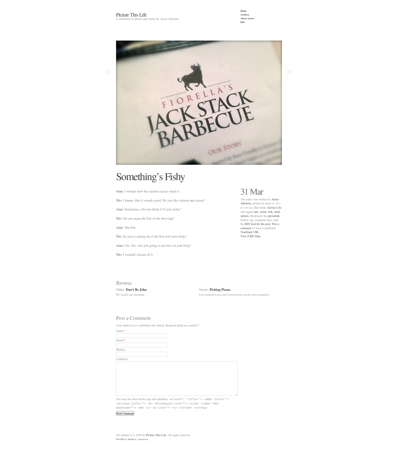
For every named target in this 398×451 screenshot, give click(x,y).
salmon (244, 216)
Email (119, 340)
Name (119, 331)
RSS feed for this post (258, 224)
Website (120, 349)
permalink (274, 216)
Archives (244, 14)
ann (256, 212)
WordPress (121, 439)
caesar (263, 212)
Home (243, 11)
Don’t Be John (136, 289)
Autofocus (143, 439)
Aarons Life (274, 207)
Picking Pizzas (220, 289)
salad (277, 212)
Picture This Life (131, 14)
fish (270, 212)
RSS (242, 22)
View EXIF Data (250, 236)
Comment (121, 359)
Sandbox (132, 439)
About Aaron (247, 18)
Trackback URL (249, 232)
